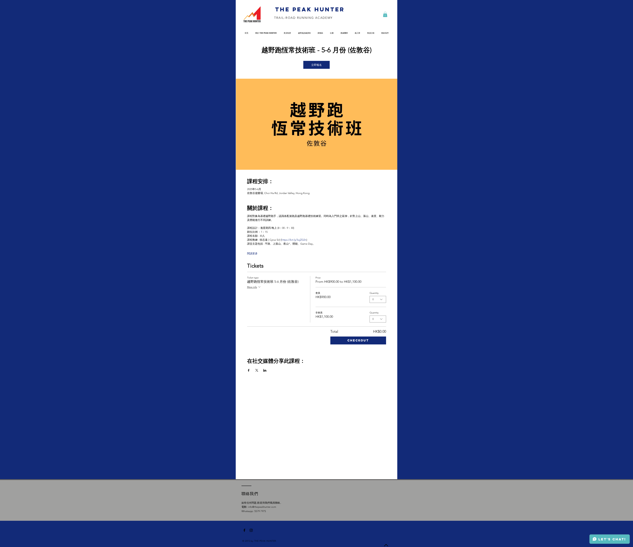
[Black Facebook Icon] (244, 530)
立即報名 (316, 65)
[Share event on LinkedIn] (264, 370)
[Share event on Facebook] (248, 370)
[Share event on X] (256, 370)
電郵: (244, 506)
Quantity (374, 292)
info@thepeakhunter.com (262, 506)
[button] (385, 14)
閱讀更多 (252, 253)
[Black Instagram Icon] (251, 530)
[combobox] (378, 299)
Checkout (358, 340)
